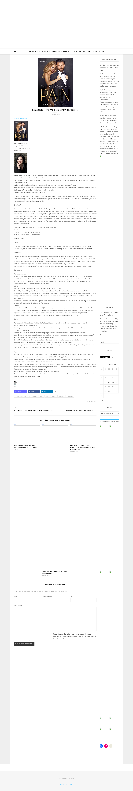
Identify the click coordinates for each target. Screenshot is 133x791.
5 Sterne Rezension (20, 396)
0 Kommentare (91, 401)
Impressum (55, 51)
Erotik (47, 396)
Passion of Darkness (20, 119)
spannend (70, 396)
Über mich (43, 51)
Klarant (54, 396)
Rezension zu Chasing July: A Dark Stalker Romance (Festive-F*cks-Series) (82, 447)
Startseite (32, 51)
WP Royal (71, 778)
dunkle (41, 396)
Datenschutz (100, 51)
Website (73, 596)
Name (16, 596)
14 (116, 382)
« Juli (101, 401)
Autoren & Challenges (82, 51)
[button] (20, 391)
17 (101, 387)
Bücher (66, 51)
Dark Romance (33, 396)
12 (109, 382)
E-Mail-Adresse (47, 596)
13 (113, 382)
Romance (61, 396)
